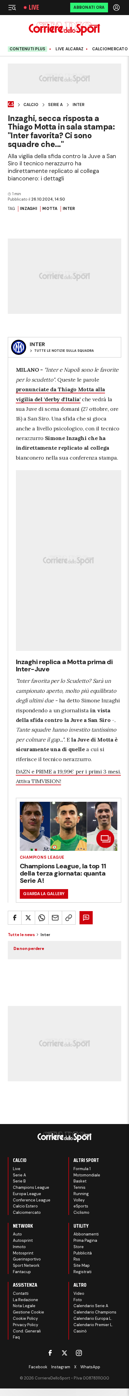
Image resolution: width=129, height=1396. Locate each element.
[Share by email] (55, 917)
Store (79, 1246)
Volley (79, 1200)
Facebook (38, 1366)
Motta (49, 208)
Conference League (31, 1200)
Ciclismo (81, 1212)
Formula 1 (82, 1168)
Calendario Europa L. (93, 1318)
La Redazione (25, 1299)
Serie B (19, 1181)
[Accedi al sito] (117, 7)
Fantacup (22, 1271)
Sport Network (26, 1265)
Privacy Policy (25, 1324)
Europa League (27, 1193)
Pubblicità (83, 1253)
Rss (77, 1259)
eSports (81, 1206)
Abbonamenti (86, 1234)
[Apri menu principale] (12, 7)
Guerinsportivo (27, 1259)
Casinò (80, 1331)
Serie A (55, 104)
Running (81, 1193)
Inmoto (19, 1246)
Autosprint (23, 1240)
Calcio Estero (25, 1206)
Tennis (80, 1187)
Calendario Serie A (91, 1305)
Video (79, 1293)
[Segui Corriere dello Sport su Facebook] (50, 1353)
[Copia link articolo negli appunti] (68, 917)
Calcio (30, 104)
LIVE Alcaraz (69, 49)
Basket (80, 1181)
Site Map (82, 1265)
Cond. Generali (27, 1331)
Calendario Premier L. (93, 1324)
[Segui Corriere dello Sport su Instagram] (78, 1353)
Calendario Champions (95, 1312)
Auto (17, 1234)
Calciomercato (27, 1212)
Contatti (20, 1293)
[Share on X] (28, 917)
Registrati (83, 1271)
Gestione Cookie (28, 1312)
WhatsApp (90, 1366)
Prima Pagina (85, 1240)
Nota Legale (24, 1305)
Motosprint (23, 1253)
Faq (16, 1337)
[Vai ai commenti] (86, 917)
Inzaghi (28, 208)
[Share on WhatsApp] (41, 917)
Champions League (42, 857)
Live (34, 7)
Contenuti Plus (28, 49)
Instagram (60, 1366)
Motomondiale (87, 1175)
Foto (78, 1299)
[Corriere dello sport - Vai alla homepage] (64, 29)
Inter (78, 104)
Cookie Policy (25, 1318)
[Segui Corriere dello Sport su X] (64, 1353)
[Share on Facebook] (14, 917)
